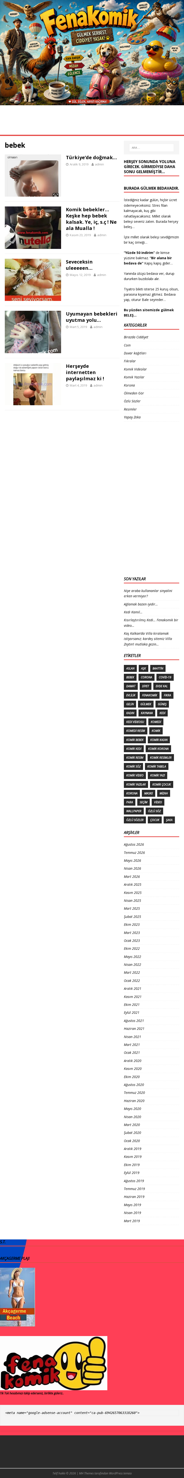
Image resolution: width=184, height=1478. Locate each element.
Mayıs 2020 (132, 1108)
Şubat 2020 (132, 1132)
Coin (127, 345)
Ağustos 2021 (134, 1020)
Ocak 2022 (132, 980)
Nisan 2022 (132, 964)
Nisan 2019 (132, 1212)
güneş (162, 704)
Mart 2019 (132, 1221)
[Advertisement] (143, 498)
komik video (135, 775)
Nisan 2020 (132, 1116)
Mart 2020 (132, 1124)
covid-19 (165, 677)
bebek (130, 677)
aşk (143, 668)
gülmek (145, 704)
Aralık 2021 (132, 988)
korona (132, 793)
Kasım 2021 (133, 996)
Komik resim (134, 758)
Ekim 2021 (132, 1004)
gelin (130, 704)
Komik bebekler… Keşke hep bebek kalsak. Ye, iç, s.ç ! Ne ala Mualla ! (91, 218)
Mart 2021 (132, 1044)
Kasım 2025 (133, 892)
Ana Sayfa (12, 121)
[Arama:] (151, 148)
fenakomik (149, 695)
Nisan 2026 (132, 868)
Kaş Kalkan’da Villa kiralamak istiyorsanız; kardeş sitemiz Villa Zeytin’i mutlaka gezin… (148, 638)
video (158, 802)
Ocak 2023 (132, 940)
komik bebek (135, 740)
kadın (130, 713)
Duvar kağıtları (135, 353)
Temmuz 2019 (134, 1188)
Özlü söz (154, 811)
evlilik (130, 695)
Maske (148, 793)
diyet (145, 686)
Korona (55, 121)
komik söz (133, 766)
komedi (156, 722)
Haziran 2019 (134, 1196)
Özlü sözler (135, 820)
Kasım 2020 (133, 1068)
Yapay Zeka (132, 417)
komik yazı (157, 775)
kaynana (147, 713)
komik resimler (161, 758)
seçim (143, 802)
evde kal (162, 686)
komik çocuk (161, 784)
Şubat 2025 (132, 916)
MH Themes (86, 1473)
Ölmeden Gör (161, 121)
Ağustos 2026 (134, 844)
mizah (164, 793)
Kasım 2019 (133, 1156)
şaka (169, 820)
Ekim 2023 (132, 924)
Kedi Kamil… (133, 612)
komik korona (158, 749)
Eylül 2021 (131, 1012)
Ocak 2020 (132, 1140)
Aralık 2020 (132, 1060)
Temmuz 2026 (134, 852)
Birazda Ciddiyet (136, 337)
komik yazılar (136, 784)
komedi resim (135, 731)
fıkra (167, 695)
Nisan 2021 (132, 1036)
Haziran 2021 (134, 1028)
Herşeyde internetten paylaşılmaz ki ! (85, 372)
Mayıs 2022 (132, 956)
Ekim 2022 (132, 948)
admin (99, 164)
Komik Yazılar (15, 130)
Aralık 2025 (132, 884)
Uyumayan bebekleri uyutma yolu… (91, 317)
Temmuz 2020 (134, 1092)
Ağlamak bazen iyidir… (141, 604)
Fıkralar (136, 121)
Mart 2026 (132, 876)
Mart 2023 (132, 932)
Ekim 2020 (132, 1076)
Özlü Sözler (79, 121)
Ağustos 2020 (134, 1084)
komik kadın (158, 740)
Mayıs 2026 (132, 860)
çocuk (154, 820)
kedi (162, 713)
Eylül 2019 (131, 1172)
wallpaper (133, 811)
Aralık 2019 (132, 1148)
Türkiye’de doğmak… (91, 157)
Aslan (130, 668)
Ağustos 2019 (134, 1181)
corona (146, 677)
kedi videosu (135, 722)
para (129, 802)
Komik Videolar (109, 121)
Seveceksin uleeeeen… (79, 264)
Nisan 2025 (132, 900)
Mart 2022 (132, 972)
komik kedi (133, 749)
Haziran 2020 (134, 1100)
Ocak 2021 (132, 1052)
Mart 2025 (132, 908)
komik (156, 731)
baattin (158, 668)
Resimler (34, 121)
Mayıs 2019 (132, 1204)
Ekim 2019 (132, 1164)
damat (130, 686)
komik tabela (156, 766)
